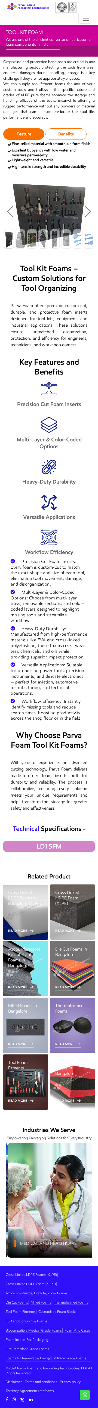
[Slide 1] (9, 239)
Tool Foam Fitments (21, 1312)
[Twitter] (22, 1399)
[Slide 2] (20, 239)
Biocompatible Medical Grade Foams (34, 1330)
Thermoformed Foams (71, 1302)
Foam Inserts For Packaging (27, 1340)
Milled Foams (41, 1302)
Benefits (66, 134)
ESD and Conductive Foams (26, 1321)
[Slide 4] (43, 239)
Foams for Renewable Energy (28, 1358)
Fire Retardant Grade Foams (27, 1349)
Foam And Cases (77, 1330)
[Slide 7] (77, 239)
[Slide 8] (89, 239)
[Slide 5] (55, 239)
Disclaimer (14, 1382)
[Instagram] (14, 1399)
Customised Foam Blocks (57, 1312)
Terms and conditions (41, 1382)
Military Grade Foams (69, 1358)
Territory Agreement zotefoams (30, 1391)
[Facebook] (7, 1399)
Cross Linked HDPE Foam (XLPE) (31, 1284)
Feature (24, 134)
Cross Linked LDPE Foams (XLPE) (31, 1275)
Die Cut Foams (17, 1302)
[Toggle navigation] (84, 18)
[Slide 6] (66, 239)
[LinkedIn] (31, 1399)
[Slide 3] (32, 239)
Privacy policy (70, 1382)
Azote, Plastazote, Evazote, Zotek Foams (37, 1293)
